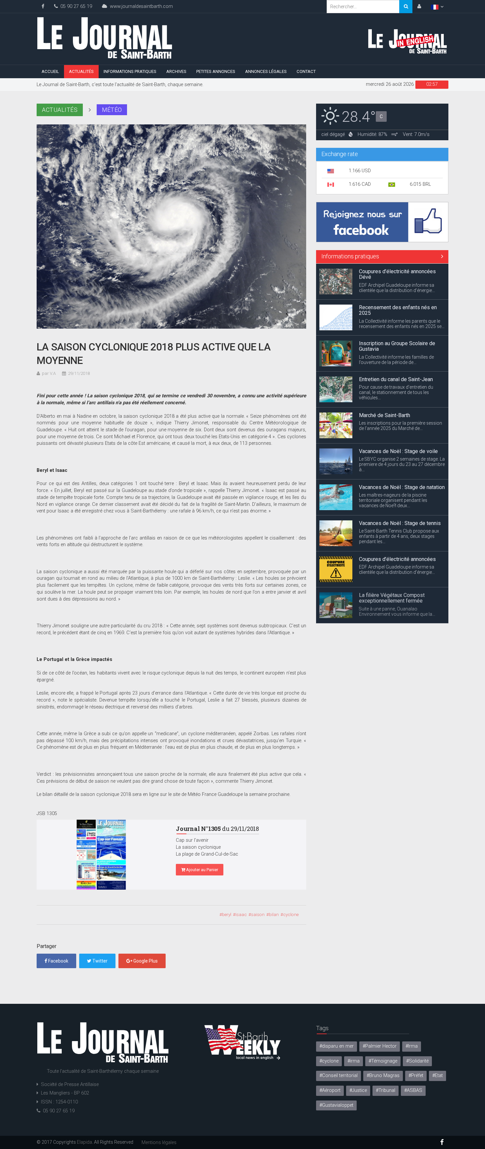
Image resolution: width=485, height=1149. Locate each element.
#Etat (437, 1075)
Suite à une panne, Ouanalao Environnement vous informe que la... (397, 611)
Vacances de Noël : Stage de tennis (400, 523)
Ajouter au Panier (201, 869)
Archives (176, 71)
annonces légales (266, 71)
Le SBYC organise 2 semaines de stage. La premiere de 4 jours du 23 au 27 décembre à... (402, 464)
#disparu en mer (336, 1046)
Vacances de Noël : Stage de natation (402, 487)
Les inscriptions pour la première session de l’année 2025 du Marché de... (400, 425)
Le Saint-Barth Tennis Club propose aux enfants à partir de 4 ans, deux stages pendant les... (399, 536)
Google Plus (145, 961)
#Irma (411, 1046)
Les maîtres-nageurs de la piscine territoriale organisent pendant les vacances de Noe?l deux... (393, 500)
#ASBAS (413, 1090)
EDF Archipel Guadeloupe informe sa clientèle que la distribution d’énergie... (397, 287)
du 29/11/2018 (217, 829)
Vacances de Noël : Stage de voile (398, 451)
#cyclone (329, 1061)
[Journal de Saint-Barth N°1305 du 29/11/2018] (101, 855)
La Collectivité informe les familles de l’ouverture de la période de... (396, 359)
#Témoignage (383, 1061)
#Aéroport (329, 1090)
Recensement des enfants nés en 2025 (398, 310)
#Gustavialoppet (336, 1105)
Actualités (81, 71)
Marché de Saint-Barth (384, 415)
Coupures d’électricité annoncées (397, 559)
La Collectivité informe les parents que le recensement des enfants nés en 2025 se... (401, 323)
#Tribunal (385, 1090)
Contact (306, 71)
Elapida (84, 1142)
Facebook (57, 961)
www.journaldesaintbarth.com (140, 6)
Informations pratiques (130, 71)
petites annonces (215, 71)
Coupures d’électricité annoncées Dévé (397, 274)
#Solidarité (417, 1061)
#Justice (358, 1090)
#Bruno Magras (383, 1075)
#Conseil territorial (338, 1075)
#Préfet (415, 1075)
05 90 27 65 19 (75, 6)
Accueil (50, 71)
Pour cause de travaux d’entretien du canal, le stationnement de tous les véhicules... (396, 392)
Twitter (99, 961)
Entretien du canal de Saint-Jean (396, 379)
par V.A (49, 373)
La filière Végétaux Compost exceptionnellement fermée (392, 598)
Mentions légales (159, 1142)
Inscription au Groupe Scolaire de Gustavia (397, 346)
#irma (353, 1061)
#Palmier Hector (380, 1046)
